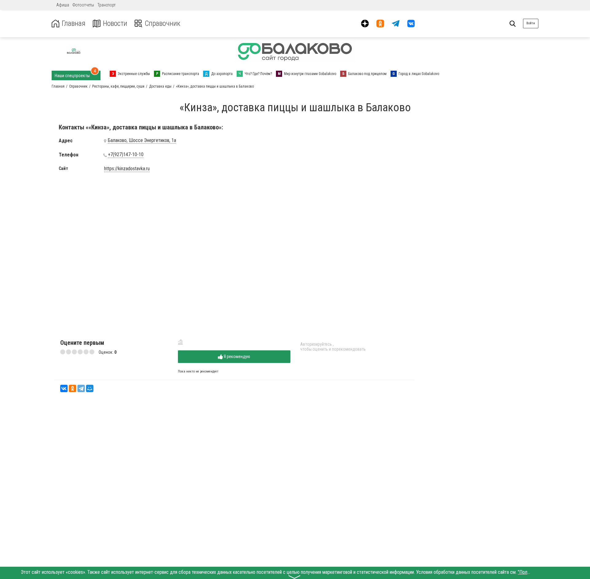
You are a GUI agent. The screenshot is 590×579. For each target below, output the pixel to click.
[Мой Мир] (89, 388)
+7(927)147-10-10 (126, 154)
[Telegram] (81, 388)
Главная (73, 23)
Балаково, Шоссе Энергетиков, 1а (142, 140)
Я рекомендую (236, 356)
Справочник (162, 23)
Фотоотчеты (83, 4)
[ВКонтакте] (64, 388)
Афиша (62, 4)
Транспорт (106, 4)
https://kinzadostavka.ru (127, 168)
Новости (115, 23)
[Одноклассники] (72, 388)
